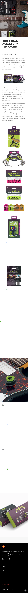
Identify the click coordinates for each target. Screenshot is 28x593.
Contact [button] (5, 574)
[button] (25, 3)
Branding (6, 54)
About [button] (4, 566)
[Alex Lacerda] (3, 3)
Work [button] (4, 570)
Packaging (11, 54)
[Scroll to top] (25, 590)
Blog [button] (4, 577)
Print (16, 54)
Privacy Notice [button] (6, 584)
